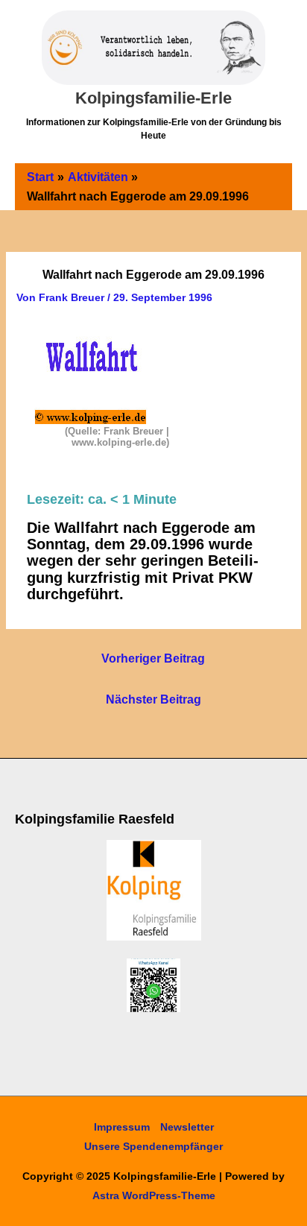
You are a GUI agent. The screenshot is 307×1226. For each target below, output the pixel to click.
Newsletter (187, 1127)
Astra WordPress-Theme (153, 1195)
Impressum (122, 1127)
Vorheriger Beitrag (153, 658)
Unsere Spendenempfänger (153, 1146)
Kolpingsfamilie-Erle (153, 98)
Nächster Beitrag (153, 699)
